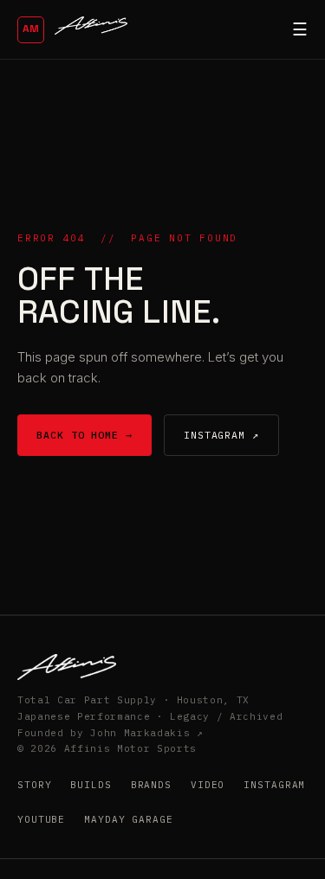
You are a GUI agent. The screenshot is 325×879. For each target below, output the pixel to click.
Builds (90, 785)
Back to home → (84, 434)
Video (207, 785)
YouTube (41, 819)
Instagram (274, 785)
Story (34, 785)
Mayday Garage (128, 819)
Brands (151, 785)
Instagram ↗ (221, 434)
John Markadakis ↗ (146, 733)
